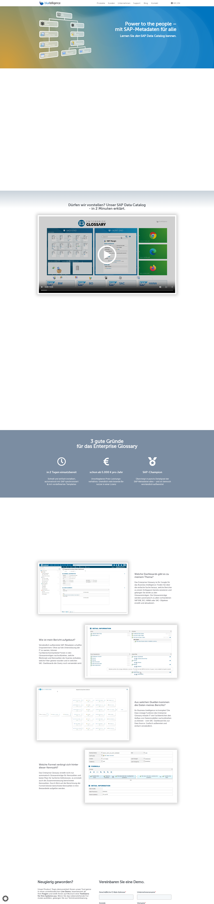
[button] (5, 898)
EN (178, 3)
